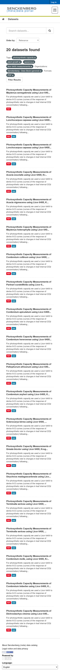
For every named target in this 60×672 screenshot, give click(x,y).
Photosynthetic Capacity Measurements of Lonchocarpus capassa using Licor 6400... (28, 118)
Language (7, 662)
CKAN (7, 658)
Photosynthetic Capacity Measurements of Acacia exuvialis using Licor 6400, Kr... (28, 173)
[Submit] (50, 30)
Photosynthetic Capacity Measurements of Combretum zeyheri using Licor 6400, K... (28, 393)
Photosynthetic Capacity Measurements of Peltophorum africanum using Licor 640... (28, 365)
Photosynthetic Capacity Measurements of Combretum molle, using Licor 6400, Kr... (28, 557)
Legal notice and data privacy (15, 648)
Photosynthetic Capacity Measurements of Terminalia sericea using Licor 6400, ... (28, 503)
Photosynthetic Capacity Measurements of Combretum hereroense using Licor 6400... (28, 338)
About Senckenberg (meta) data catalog (19, 645)
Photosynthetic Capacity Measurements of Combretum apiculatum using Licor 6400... (28, 310)
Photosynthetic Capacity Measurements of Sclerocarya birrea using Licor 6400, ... (28, 420)
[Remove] (35, 57)
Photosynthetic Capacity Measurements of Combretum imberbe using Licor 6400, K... (28, 585)
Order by (10, 40)
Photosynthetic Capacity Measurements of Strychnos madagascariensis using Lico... (28, 475)
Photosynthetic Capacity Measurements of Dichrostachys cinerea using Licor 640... (28, 612)
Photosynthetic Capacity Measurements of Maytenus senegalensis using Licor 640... (28, 91)
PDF (8, 109)
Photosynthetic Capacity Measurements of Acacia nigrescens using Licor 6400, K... (28, 201)
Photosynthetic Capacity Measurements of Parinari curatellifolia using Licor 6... (28, 283)
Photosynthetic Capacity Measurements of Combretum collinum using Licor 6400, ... (28, 256)
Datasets (13, 19)
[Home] (3, 19)
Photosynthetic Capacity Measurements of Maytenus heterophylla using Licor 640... (28, 228)
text (13, 136)
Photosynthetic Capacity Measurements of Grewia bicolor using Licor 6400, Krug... (28, 448)
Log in (54, 2)
